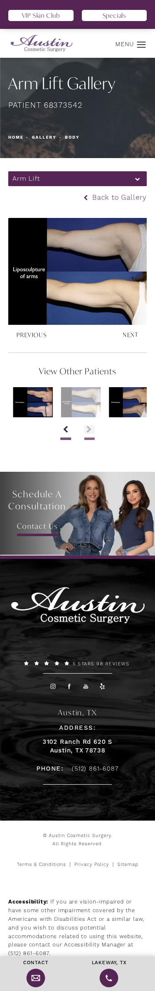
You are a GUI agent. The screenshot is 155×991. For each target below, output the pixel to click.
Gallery (44, 137)
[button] (141, 45)
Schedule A (37, 500)
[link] (77, 663)
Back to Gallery (118, 197)
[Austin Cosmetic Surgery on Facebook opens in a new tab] (69, 686)
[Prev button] (65, 430)
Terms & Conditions (41, 865)
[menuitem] (53, 686)
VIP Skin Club (41, 15)
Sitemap (127, 865)
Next (130, 335)
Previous (32, 335)
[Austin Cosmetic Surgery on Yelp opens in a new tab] (102, 686)
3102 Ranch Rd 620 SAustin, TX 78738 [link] (77, 746)
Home (16, 137)
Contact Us (37, 526)
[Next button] (89, 430)
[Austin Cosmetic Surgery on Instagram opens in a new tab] (53, 686)
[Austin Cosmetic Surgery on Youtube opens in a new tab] (86, 686)
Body (72, 137)
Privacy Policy (91, 865)
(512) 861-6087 (28, 953)
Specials (114, 15)
